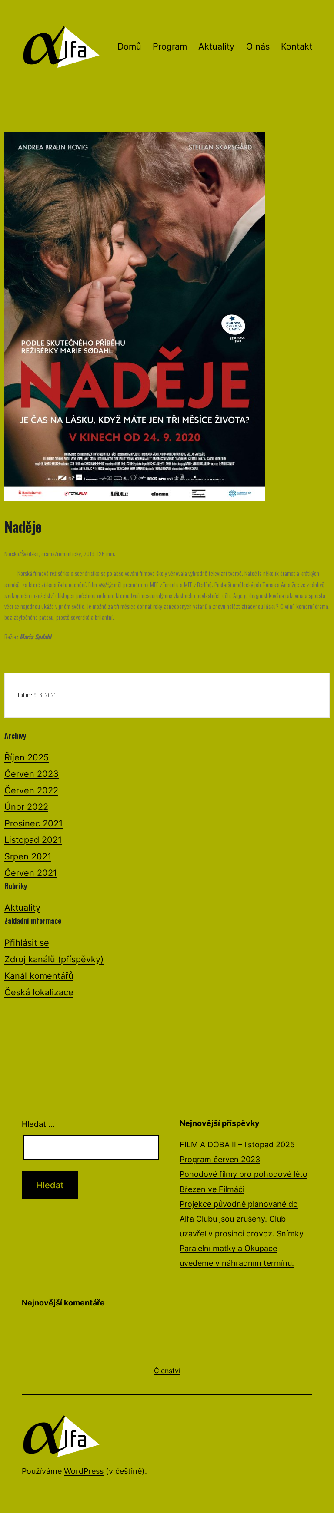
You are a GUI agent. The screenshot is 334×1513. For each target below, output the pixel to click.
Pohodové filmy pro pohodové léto (243, 1174)
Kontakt (296, 46)
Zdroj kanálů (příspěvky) (54, 959)
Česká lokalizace (38, 992)
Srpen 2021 (27, 856)
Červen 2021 (30, 873)
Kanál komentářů (38, 976)
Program (170, 46)
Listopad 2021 (33, 840)
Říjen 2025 (26, 757)
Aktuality (216, 46)
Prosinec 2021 (33, 823)
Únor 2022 (26, 807)
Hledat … (38, 1124)
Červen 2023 (31, 774)
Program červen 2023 (220, 1159)
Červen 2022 (31, 790)
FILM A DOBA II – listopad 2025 (237, 1144)
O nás (258, 46)
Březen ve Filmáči (212, 1189)
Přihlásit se (26, 943)
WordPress (84, 1471)
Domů (129, 46)
